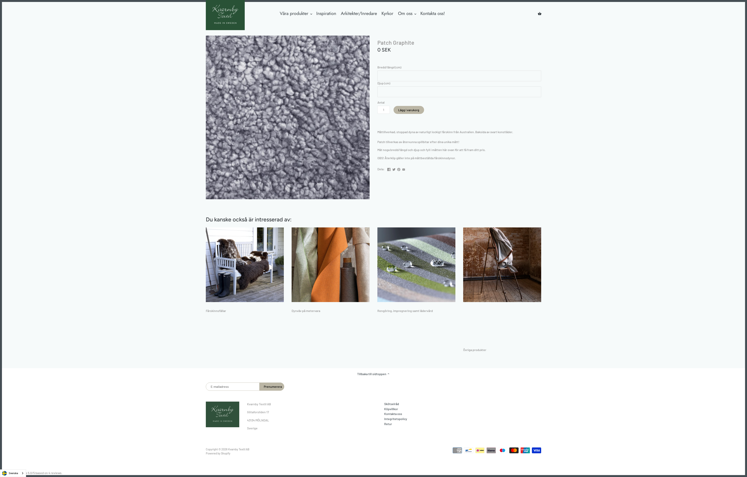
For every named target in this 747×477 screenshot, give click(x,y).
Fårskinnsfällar (216, 311)
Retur (388, 424)
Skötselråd (391, 404)
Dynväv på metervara (306, 311)
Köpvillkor (391, 409)
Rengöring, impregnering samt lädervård (405, 311)
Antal (381, 102)
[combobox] (13, 473)
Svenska (13, 473)
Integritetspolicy (395, 419)
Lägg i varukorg (408, 110)
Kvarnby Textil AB (238, 449)
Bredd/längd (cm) (389, 67)
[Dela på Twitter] (393, 168)
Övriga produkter (474, 350)
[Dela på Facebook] (388, 168)
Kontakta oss (393, 414)
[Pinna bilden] (398, 168)
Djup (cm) (383, 83)
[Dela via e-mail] (403, 168)
